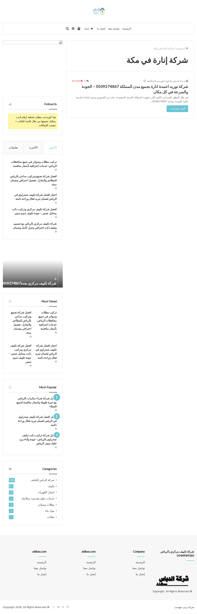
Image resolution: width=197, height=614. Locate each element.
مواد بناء (49, 510)
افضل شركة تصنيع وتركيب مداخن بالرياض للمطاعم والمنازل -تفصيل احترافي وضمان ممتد (33, 180)
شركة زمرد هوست (184, 607)
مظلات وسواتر (46, 504)
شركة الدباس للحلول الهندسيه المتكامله (166, 81)
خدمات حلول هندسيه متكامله (38, 498)
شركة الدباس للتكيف (42, 479)
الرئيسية (126, 28)
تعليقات (13, 147)
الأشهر (53, 147)
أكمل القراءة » (177, 108)
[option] (33, 266)
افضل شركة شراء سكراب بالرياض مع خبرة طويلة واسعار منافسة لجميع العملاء (37, 402)
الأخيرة (33, 147)
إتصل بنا (101, 28)
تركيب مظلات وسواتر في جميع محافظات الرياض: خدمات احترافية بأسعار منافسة (47, 320)
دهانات (50, 516)
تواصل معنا (114, 28)
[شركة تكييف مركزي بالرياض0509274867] (99, 11)
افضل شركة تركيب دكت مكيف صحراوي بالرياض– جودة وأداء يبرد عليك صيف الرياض (38, 439)
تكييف (51, 486)
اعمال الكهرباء (46, 492)
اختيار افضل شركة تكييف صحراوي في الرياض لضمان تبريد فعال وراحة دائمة (37, 420)
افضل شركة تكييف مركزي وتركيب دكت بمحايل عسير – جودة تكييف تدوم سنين (20, 353)
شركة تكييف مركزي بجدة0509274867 (33, 283)
